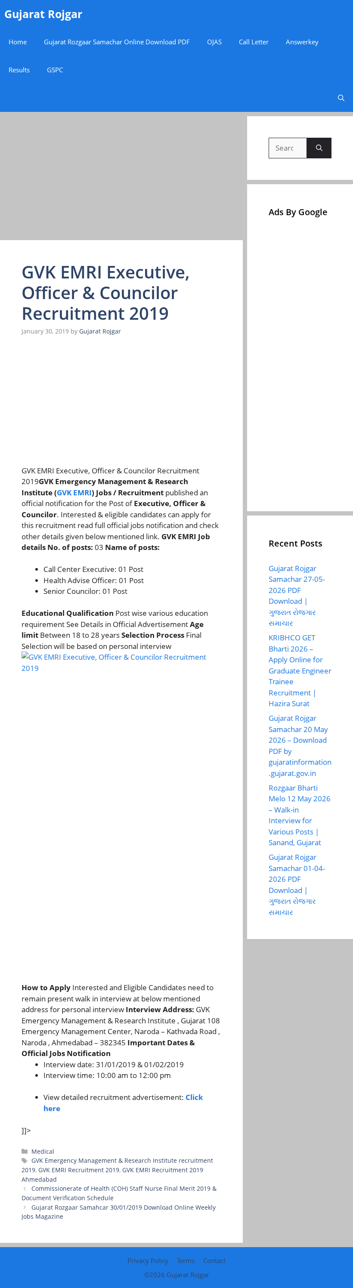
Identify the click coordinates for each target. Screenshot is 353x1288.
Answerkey (302, 41)
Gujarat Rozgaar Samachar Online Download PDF (117, 41)
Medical (42, 1151)
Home (18, 41)
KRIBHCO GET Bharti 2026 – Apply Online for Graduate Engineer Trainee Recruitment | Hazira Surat (300, 670)
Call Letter (254, 41)
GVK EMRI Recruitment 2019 (78, 1170)
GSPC (55, 69)
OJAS (214, 41)
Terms (186, 1260)
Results (19, 69)
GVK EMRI (74, 492)
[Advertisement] (121, 176)
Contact (214, 1260)
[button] (341, 98)
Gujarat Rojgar (43, 13)
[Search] (319, 148)
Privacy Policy (147, 1260)
